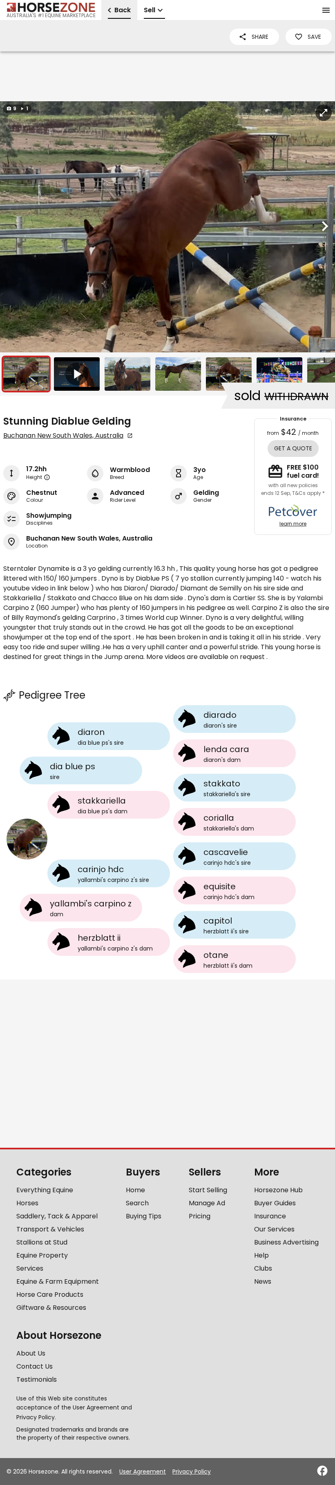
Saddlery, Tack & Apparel (57, 1216)
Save (314, 37)
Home (135, 1190)
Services (29, 1268)
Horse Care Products (49, 1294)
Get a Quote (293, 448)
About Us (30, 1353)
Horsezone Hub (278, 1190)
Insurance (270, 1216)
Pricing (199, 1216)
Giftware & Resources (51, 1307)
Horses (27, 1203)
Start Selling (208, 1190)
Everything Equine (44, 1190)
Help (261, 1255)
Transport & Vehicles (50, 1229)
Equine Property (42, 1255)
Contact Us (34, 1366)
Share (260, 37)
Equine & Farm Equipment (57, 1281)
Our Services (274, 1229)
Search (137, 1203)
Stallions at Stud (41, 1242)
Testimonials (36, 1379)
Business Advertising (286, 1242)
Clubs (263, 1268)
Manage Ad (207, 1203)
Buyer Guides (275, 1203)
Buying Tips (143, 1216)
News (262, 1281)
